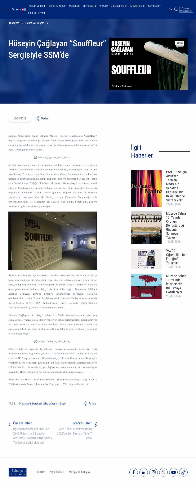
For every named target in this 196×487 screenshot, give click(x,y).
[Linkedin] (143, 472)
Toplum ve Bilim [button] (37, 5)
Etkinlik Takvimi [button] (36, 13)
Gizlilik (41, 472)
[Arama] (176, 9)
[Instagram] (153, 472)
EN (170, 9)
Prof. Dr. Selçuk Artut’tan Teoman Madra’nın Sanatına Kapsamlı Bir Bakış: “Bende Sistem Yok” (176, 186)
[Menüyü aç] (5, 9)
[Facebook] (133, 472)
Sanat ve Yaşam (34, 23)
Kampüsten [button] (154, 5)
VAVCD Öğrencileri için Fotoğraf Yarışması (176, 257)
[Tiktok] (183, 472)
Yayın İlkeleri (56, 472)
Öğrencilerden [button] (119, 5)
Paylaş (44, 118)
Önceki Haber (22, 423)
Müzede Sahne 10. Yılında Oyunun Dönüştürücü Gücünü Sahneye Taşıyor (176, 225)
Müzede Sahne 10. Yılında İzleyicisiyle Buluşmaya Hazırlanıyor (176, 284)
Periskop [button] (74, 5)
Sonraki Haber (82, 423)
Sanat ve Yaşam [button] (57, 5)
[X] (163, 472)
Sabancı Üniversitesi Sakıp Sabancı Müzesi (43, 403)
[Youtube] (173, 472)
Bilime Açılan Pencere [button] (95, 5)
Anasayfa (13, 23)
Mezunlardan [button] (137, 5)
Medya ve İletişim (79, 472)
